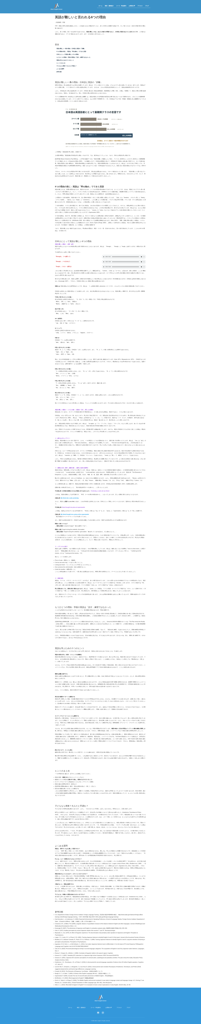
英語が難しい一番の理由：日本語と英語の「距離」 (71, 48)
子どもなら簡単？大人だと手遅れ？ (67, 66)
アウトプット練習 (88, 781)
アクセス (140, 5)
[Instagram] (102, 1012)
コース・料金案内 (121, 5)
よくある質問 (60, 68)
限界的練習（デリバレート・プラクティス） (125, 722)
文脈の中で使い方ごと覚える (112, 461)
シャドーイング (76, 777)
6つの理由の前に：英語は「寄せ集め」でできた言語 (71, 51)
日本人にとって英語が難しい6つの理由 (68, 54)
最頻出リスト (58, 682)
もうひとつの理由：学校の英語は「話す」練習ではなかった (73, 57)
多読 (107, 730)
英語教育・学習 (60, 22)
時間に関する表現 (100, 571)
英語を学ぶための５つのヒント (65, 60)
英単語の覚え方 (87, 779)
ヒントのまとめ (61, 63)
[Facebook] (98, 1012)
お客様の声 (132, 5)
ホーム (100, 5)
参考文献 (59, 71)
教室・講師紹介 (109, 5)
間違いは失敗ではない (90, 720)
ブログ (147, 5)
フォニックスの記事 (90, 403)
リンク (121, 286)
